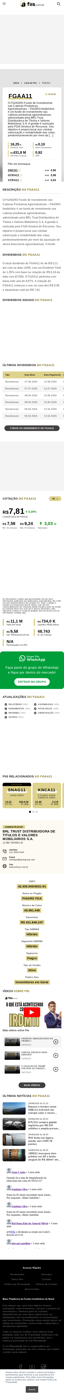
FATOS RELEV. (45, 709)
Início (16, 83)
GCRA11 (13, 175)
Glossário (46, 1274)
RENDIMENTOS (16, 709)
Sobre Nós (17, 1279)
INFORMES (14, 713)
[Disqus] (32, 1208)
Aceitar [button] (32, 1389)
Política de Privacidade (17, 1284)
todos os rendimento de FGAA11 (32, 428)
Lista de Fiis (30, 83)
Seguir (52, 94)
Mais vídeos (32, 1085)
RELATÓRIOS (15, 704)
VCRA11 (13, 180)
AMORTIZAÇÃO (46, 713)
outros (13, 717)
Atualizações (17, 1274)
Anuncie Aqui (32, 1289)
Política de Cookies (46, 1284)
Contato (46, 1279)
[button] (30, 812)
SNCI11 (13, 170)
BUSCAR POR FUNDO (58, 4)
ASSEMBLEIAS (45, 704)
